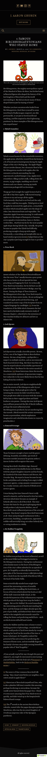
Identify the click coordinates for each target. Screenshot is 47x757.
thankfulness (23, 729)
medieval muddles (28, 725)
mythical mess (10, 729)
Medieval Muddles (19, 51)
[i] (27, 237)
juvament (15, 725)
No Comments (35, 49)
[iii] (13, 371)
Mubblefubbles (9, 662)
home (7, 725)
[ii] (30, 305)
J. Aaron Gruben (23, 16)
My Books (31, 51)
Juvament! (36, 659)
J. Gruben (11, 49)
